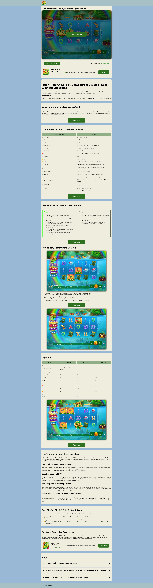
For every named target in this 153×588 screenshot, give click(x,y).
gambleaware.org (105, 63)
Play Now (104, 72)
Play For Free (76, 35)
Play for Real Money (52, 63)
